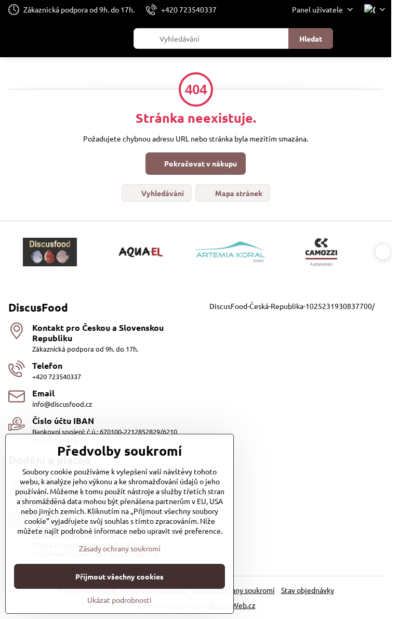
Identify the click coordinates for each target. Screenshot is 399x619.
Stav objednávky (307, 590)
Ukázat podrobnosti (119, 599)
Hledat (310, 38)
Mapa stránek (238, 193)
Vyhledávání (162, 193)
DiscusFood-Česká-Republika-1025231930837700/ (292, 306)
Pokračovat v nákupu (200, 163)
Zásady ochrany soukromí (234, 590)
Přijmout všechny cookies (119, 576)
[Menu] (378, 38)
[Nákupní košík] (353, 38)
